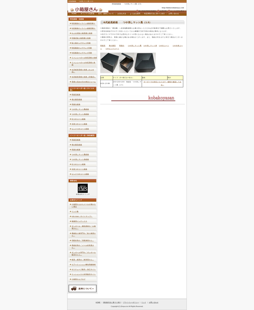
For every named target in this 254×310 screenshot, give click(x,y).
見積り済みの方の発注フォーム (84, 82)
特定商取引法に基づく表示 (154, 14)
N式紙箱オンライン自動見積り (83, 28)
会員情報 (163, 11)
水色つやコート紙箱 (79, 124)
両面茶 (102, 46)
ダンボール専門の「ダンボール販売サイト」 (84, 254)
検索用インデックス (79, 221)
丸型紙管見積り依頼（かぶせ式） (83, 71)
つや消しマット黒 (135, 46)
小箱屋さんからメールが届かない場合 (84, 205)
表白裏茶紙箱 (77, 99)
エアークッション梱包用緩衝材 (84, 264)
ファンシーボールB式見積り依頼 (84, 58)
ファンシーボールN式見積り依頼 (83, 64)
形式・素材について (106, 14)
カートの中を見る (177, 11)
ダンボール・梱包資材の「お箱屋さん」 (84, 227)
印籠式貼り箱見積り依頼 (81, 38)
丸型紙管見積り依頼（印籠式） (84, 77)
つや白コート (164, 46)
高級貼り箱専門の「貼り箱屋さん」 (84, 234)
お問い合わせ (174, 14)
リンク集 (75, 211)
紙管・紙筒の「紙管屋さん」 (83, 260)
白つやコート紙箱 (78, 119)
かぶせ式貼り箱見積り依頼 (82, 33)
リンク (143, 302)
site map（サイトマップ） (82, 216)
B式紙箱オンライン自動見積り (83, 23)
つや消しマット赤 (150, 46)
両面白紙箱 (76, 104)
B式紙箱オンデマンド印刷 (82, 48)
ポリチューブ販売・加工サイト (84, 269)
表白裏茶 (112, 46)
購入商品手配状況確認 (147, 11)
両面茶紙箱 (76, 94)
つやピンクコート (112, 49)
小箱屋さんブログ (78, 279)
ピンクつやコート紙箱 (80, 129)
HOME (74, 14)
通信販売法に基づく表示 (112, 302)
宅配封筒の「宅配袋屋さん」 (83, 240)
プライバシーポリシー (131, 302)
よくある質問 (135, 14)
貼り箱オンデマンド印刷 (81, 43)
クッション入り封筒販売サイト (84, 274)
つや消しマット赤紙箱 (80, 114)
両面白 (121, 46)
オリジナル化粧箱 (87, 14)
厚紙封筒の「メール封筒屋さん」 (83, 246)
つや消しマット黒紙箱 (80, 109)
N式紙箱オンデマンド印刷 (82, 53)
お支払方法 (121, 14)
